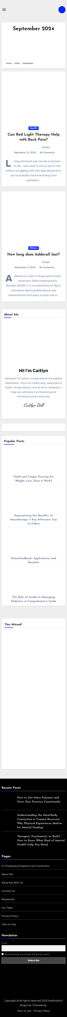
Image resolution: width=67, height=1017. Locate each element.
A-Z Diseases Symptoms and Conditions (26, 865)
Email (4, 943)
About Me (7, 874)
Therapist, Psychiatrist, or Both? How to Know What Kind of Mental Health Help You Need (41, 840)
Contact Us (8, 891)
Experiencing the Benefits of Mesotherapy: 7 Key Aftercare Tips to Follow (33, 519)
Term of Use (9, 924)
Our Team (7, 907)
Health (33, 128)
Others (34, 248)
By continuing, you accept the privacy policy (27, 954)
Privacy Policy (10, 916)
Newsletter (8, 899)
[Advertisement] (33, 46)
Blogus (24, 1005)
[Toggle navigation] (4, 10)
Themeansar (39, 1005)
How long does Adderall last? (33, 254)
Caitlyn (46, 147)
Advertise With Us (12, 882)
